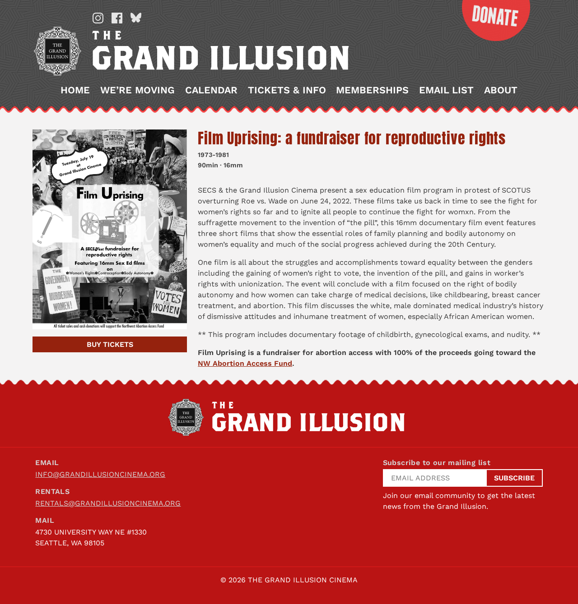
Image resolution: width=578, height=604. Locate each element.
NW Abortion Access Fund (245, 363)
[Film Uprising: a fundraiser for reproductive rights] (110, 229)
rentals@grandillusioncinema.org (108, 503)
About (500, 90)
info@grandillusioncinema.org (100, 474)
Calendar (211, 90)
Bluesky (136, 18)
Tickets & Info (287, 90)
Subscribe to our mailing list (437, 462)
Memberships (372, 90)
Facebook (117, 18)
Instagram (98, 18)
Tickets (110, 344)
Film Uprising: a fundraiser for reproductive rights (352, 138)
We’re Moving (137, 90)
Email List (446, 90)
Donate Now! (489, 20)
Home (75, 90)
